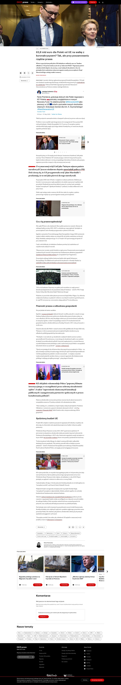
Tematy (32, 2)
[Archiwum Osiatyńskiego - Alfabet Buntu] (52, 675)
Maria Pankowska (48, 543)
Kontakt (41, 661)
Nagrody (41, 659)
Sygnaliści (41, 664)
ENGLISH (41, 667)
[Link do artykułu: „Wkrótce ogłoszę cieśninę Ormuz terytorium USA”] (84, 564)
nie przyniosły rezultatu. (50, 437)
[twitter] (76, 527)
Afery (100, 574)
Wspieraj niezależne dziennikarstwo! (26, 653)
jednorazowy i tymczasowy (54, 519)
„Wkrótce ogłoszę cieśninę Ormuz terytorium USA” (83, 578)
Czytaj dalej (38, 585)
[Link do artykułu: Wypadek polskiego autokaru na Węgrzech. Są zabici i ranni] (30, 564)
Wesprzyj (92, 2)
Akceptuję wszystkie (97, 680)
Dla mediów (65, 661)
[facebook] (72, 527)
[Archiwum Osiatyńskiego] (69, 675)
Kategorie (40, 2)
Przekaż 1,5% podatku (44, 656)
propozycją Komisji (47, 314)
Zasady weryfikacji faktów (68, 650)
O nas (40, 650)
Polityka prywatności (67, 659)
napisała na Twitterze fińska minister (46, 254)
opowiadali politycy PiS (74, 170)
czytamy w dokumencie (62, 346)
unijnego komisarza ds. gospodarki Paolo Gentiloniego (56, 497)
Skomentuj (23, 80)
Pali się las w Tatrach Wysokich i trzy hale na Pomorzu (56, 578)
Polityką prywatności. (37, 680)
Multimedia (49, 2)
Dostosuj (85, 680)
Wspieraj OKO (42, 653)
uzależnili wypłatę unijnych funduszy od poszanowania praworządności (56, 263)
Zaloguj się (43, 616)
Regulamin (64, 656)
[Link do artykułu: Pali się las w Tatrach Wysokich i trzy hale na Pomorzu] (57, 564)
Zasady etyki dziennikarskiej (69, 653)
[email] (79, 527)
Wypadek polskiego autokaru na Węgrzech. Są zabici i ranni (29, 578)
